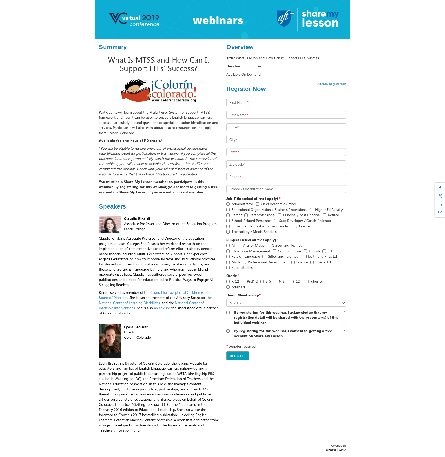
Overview (240, 47)
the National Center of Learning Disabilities (155, 300)
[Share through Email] (440, 212)
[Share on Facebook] (440, 188)
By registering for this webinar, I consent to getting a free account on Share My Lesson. (283, 333)
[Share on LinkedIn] (440, 204)
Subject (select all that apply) (251, 239)
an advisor (162, 307)
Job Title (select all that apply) (252, 198)
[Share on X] (440, 196)
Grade (231, 275)
